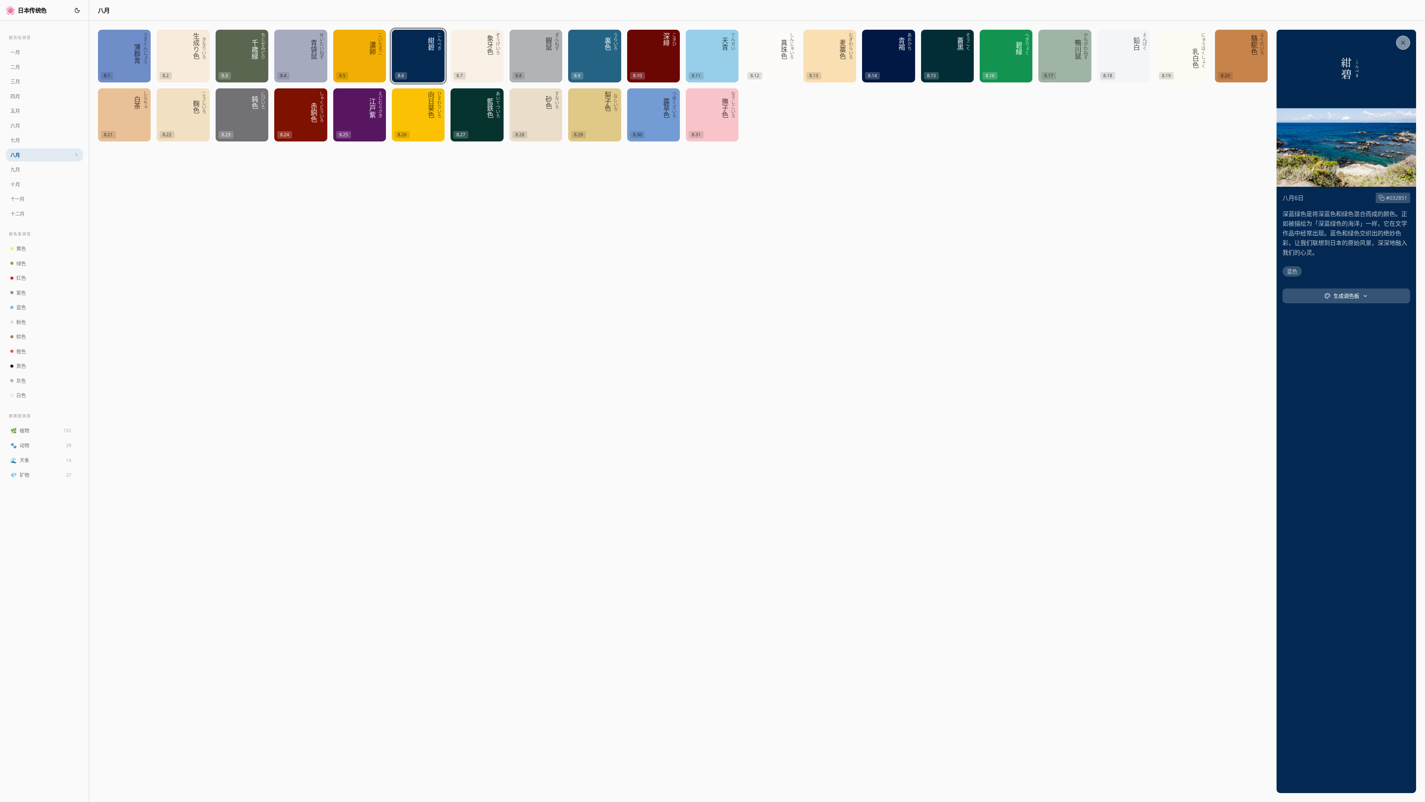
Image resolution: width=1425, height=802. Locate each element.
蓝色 (1292, 271)
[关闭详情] (1403, 43)
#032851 (1396, 197)
